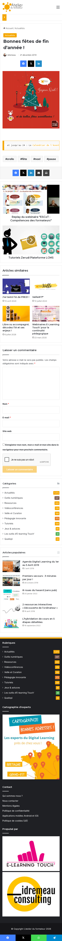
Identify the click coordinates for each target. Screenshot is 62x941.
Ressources (10, 503)
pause (52, 159)
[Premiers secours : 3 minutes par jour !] (11, 580)
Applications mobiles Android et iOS (20, 815)
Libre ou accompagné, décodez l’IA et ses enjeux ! (16, 327)
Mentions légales (11, 806)
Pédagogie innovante (15, 518)
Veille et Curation (13, 513)
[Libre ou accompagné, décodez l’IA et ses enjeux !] (16, 313)
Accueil (9, 28)
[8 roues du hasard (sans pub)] (11, 595)
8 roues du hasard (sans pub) (39, 590)
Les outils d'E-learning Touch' (19, 533)
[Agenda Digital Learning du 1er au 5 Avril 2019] (11, 566)
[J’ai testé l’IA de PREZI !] (16, 286)
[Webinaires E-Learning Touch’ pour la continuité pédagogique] (45, 313)
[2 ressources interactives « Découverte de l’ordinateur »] (11, 609)
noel (37, 159)
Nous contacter (10, 801)
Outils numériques (13, 498)
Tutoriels (8, 523)
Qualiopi (8, 539)
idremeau (11, 55)
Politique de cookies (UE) (15, 820)
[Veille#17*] (45, 286)
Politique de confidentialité (15, 810)
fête (24, 159)
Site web (7, 431)
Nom (6, 404)
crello (10, 159)
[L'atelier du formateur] (12, 7)
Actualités (20, 28)
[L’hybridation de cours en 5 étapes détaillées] (11, 623)
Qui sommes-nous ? (12, 796)
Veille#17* (37, 297)
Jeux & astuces (12, 528)
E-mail (7, 417)
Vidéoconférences (13, 508)
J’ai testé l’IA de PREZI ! (16, 297)
